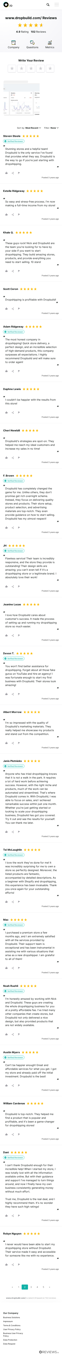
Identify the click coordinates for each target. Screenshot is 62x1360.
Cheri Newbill (11, 430)
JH (5, 545)
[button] (48, 5)
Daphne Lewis (12, 389)
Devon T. (8, 653)
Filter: (50, 128)
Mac (5, 919)
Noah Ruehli (10, 985)
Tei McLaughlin (12, 849)
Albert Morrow (12, 712)
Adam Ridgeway (13, 326)
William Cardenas (14, 1103)
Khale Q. (8, 232)
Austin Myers (11, 1052)
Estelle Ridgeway (13, 190)
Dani (6, 1152)
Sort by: (27, 128)
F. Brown (8, 475)
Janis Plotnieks (12, 761)
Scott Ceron (10, 289)
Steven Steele (12, 136)
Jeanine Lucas (12, 604)
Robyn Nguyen (12, 1233)
